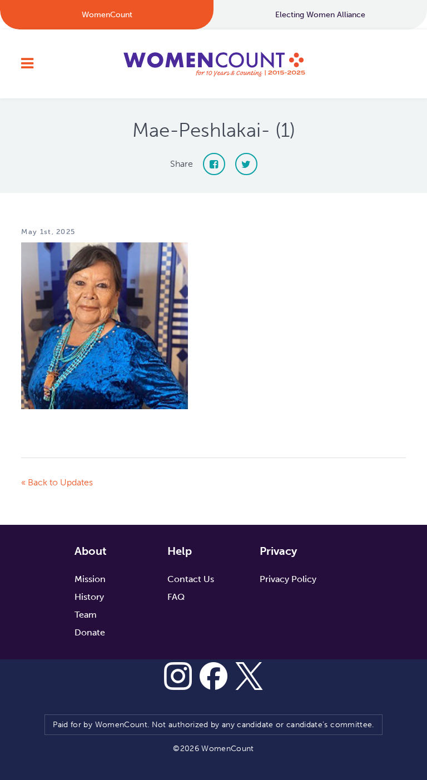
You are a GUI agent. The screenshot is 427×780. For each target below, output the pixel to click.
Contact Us (190, 579)
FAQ (176, 597)
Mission (90, 579)
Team (86, 614)
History (89, 597)
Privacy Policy (288, 579)
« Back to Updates (57, 482)
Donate (90, 632)
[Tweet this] (246, 164)
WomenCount (213, 63)
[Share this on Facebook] (214, 164)
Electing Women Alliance (320, 14)
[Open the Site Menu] (27, 63)
